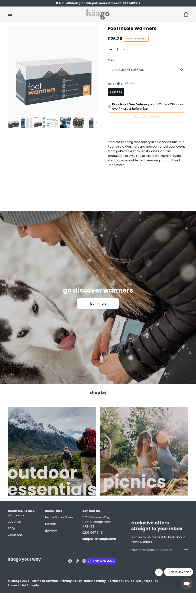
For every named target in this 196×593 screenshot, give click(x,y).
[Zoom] (53, 71)
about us (14, 521)
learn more (98, 304)
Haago (16, 581)
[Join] (185, 549)
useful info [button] (53, 511)
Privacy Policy (71, 581)
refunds (50, 524)
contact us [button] (91, 511)
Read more (116, 165)
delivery (51, 530)
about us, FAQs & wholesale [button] (21, 513)
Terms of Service (44, 581)
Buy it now (147, 131)
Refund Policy (95, 581)
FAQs (12, 528)
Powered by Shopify (23, 585)
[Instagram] (84, 561)
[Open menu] (13, 14)
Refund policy (147, 581)
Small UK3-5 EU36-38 (128, 70)
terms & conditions (59, 517)
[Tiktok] (77, 561)
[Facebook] (70, 561)
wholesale (15, 535)
